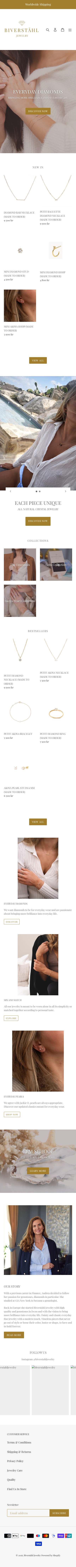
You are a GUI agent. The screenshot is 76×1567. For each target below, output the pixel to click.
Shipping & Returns (19, 1452)
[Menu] (70, 29)
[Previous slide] (10, 491)
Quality (11, 1479)
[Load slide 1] (36, 491)
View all (38, 360)
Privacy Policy (15, 1461)
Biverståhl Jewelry (32, 1555)
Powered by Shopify (50, 1555)
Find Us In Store (17, 1489)
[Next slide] (65, 491)
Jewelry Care (15, 1470)
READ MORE (14, 1334)
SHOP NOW (12, 1114)
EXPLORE (11, 1018)
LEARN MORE (38, 1170)
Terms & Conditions (19, 1442)
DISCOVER (12, 921)
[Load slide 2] (40, 491)
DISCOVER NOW (38, 111)
